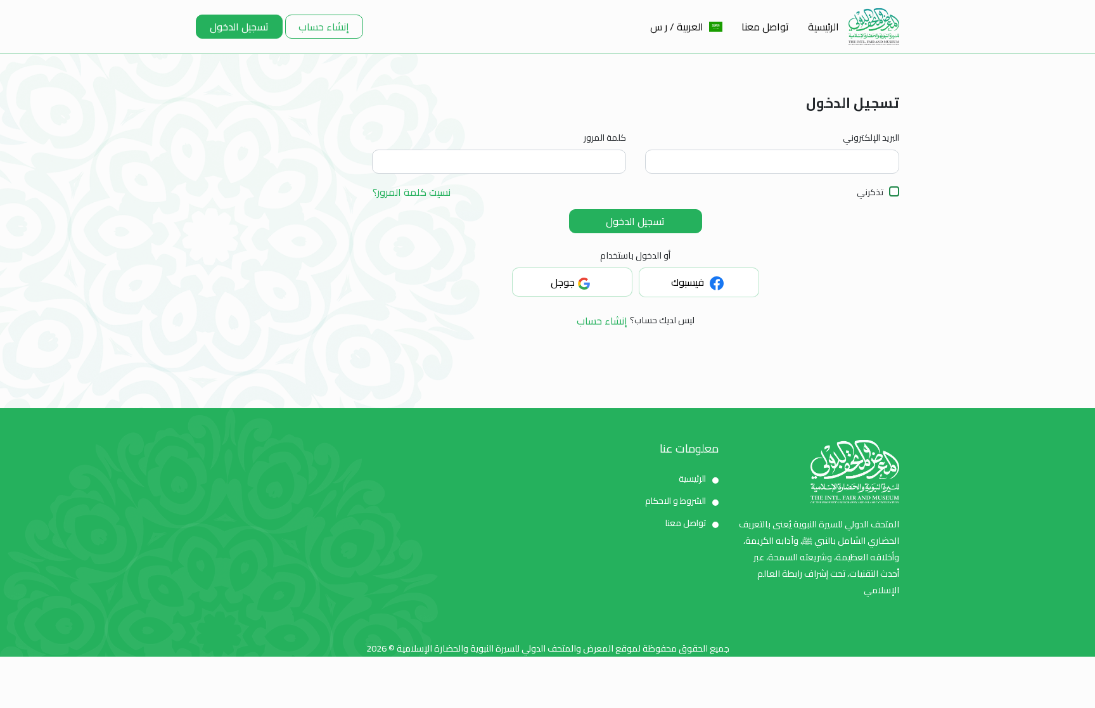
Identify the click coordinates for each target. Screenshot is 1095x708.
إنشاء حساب (323, 26)
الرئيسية (823, 26)
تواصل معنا (765, 26)
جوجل (563, 282)
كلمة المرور (605, 138)
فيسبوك (689, 282)
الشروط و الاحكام (675, 500)
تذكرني (870, 192)
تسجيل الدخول (239, 26)
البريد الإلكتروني (871, 138)
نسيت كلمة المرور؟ (412, 193)
